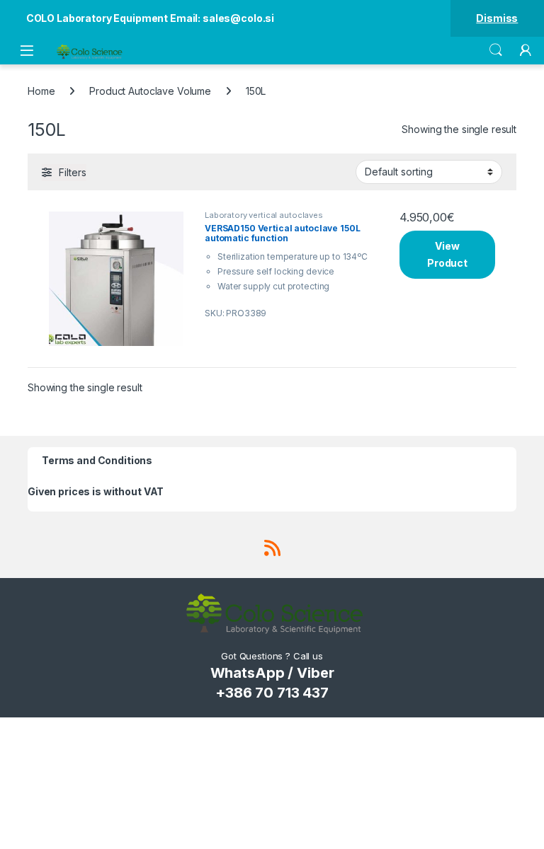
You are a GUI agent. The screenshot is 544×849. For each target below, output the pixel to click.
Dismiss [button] (497, 18)
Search (496, 50)
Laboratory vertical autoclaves (264, 215)
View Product (447, 254)
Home (41, 91)
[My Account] (525, 50)
